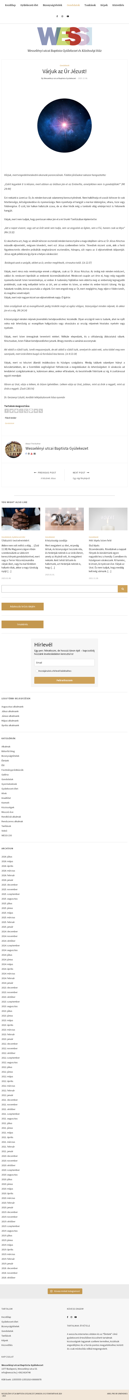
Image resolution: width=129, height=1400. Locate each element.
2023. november (10, 992)
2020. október (8, 1165)
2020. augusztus (10, 1174)
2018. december (10, 1268)
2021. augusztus (10, 1118)
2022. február (8, 1090)
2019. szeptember (11, 1226)
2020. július (7, 1179)
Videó (4, 830)
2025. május (7, 912)
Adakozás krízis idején (22, 606)
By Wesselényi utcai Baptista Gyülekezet (58, 78)
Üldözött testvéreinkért (15, 540)
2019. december (10, 1212)
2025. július (7, 903)
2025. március (8, 917)
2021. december (10, 1099)
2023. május (7, 1020)
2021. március (8, 1141)
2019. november (10, 1216)
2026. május (7, 861)
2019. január (7, 1263)
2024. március (8, 973)
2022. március (8, 1085)
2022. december (10, 1043)
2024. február (8, 978)
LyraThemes (122, 1393)
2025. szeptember (11, 894)
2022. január (7, 1095)
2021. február (8, 1146)
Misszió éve (7, 812)
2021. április (7, 1137)
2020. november (10, 1160)
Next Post (81, 475)
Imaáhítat (6, 797)
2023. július (7, 1010)
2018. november (10, 1272)
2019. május (7, 1244)
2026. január (7, 879)
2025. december (10, 884)
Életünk (5, 760)
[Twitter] (11, 411)
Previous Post (46, 475)
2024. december (10, 931)
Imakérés (22, 624)
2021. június (7, 1127)
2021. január (7, 1151)
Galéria (5, 774)
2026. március (8, 870)
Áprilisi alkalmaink (10, 725)
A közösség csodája (56, 540)
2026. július (7, 856)
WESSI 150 (7, 835)
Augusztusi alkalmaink (13, 706)
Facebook (67, 1317)
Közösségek (8, 807)
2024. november (10, 936)
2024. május (7, 964)
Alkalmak (6, 746)
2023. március (8, 1029)
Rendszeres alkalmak (12, 821)
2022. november (10, 1048)
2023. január (7, 1039)
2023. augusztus (10, 1006)
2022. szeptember (11, 1057)
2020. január (7, 1207)
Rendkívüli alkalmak (11, 816)
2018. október (8, 1277)
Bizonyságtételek (52, 5)
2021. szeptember (11, 1113)
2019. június (7, 1240)
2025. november (10, 889)
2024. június (7, 959)
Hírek (4, 793)
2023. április (7, 1024)
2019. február (8, 1258)
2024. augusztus (10, 950)
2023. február (8, 1034)
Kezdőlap (10, 5)
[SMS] (31, 411)
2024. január (7, 982)
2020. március (8, 1198)
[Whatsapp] (21, 411)
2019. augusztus (10, 1230)
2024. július (7, 954)
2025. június (7, 908)
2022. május (7, 1076)
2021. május (7, 1132)
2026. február (8, 875)
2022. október (8, 1053)
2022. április (7, 1081)
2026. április (7, 865)
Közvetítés (118, 5)
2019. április (7, 1249)
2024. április (7, 968)
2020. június (7, 1184)
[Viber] (26, 411)
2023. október (8, 996)
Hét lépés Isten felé (100, 540)
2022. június (7, 1071)
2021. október (8, 1109)
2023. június (7, 1015)
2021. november (10, 1104)
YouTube (76, 1317)
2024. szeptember (11, 945)
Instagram (71, 1317)
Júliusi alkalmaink (10, 711)
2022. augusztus (10, 1062)
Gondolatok (73, 5)
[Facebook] (7, 411)
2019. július (7, 1235)
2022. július (7, 1067)
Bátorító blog (8, 751)
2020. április (7, 1193)
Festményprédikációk (13, 769)
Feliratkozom (65, 680)
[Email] (36, 411)
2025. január (7, 926)
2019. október (8, 1221)
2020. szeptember (11, 1169)
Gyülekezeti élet (29, 5)
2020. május (7, 1188)
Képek (104, 5)
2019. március (8, 1254)
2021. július (7, 1123)
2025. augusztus (10, 898)
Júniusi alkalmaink (10, 715)
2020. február (8, 1202)
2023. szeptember (11, 1001)
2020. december (10, 1155)
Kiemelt (5, 802)
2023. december (10, 987)
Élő (3, 765)
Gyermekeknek (9, 783)
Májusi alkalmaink (10, 720)
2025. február (8, 922)
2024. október (8, 940)
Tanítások (90, 5)
